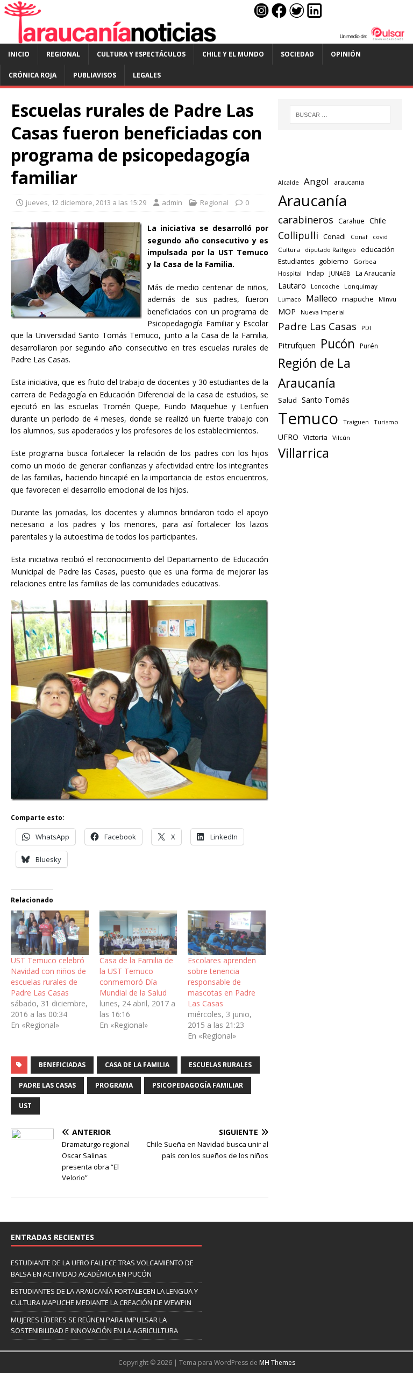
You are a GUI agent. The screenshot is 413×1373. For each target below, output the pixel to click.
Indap (315, 273)
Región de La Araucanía (314, 373)
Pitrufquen (297, 345)
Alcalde (288, 182)
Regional (63, 54)
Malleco (321, 298)
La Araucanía (375, 273)
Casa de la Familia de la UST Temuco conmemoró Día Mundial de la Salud (136, 976)
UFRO (288, 437)
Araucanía (312, 201)
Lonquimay (361, 286)
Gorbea (364, 261)
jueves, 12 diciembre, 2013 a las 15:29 (86, 202)
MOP (287, 311)
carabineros (305, 219)
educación (378, 249)
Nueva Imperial (323, 312)
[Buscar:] (340, 115)
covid (380, 237)
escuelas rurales (220, 1064)
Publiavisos (94, 75)
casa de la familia (137, 1064)
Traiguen (356, 422)
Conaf (359, 237)
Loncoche (325, 286)
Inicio (19, 54)
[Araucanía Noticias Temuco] (206, 37)
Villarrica (303, 452)
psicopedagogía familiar (197, 1085)
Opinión (346, 54)
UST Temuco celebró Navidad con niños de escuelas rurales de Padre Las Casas (48, 976)
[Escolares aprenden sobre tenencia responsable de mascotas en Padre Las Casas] (227, 932)
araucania (349, 182)
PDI (366, 328)
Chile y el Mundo (233, 54)
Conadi (334, 236)
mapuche (358, 299)
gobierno (333, 261)
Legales (147, 75)
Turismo (386, 422)
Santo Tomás (326, 400)
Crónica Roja (32, 75)
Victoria (315, 437)
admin (172, 202)
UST (25, 1105)
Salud (287, 400)
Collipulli (298, 235)
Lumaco (289, 299)
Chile (377, 220)
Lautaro (292, 286)
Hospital (290, 273)
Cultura (289, 250)
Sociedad (297, 54)
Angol (316, 181)
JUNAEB (340, 273)
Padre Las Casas (47, 1085)
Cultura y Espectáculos (141, 54)
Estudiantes (296, 261)
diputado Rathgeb (330, 250)
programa (114, 1085)
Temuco (308, 418)
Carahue (351, 221)
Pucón (338, 343)
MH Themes (277, 1362)
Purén (369, 346)
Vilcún (341, 437)
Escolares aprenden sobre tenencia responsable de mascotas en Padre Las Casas (222, 981)
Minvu (387, 299)
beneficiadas (62, 1064)
